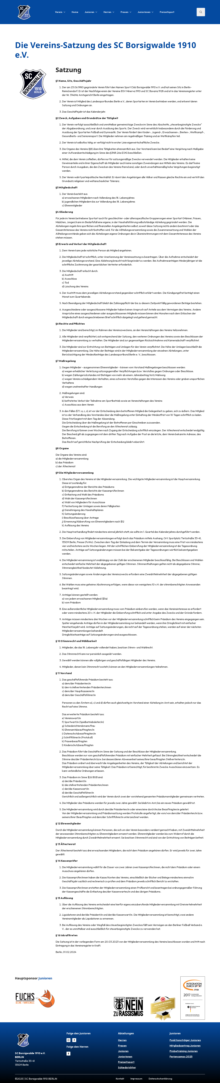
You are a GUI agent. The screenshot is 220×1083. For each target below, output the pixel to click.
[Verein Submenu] (65, 12)
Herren (107, 12)
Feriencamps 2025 (181, 1056)
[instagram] (68, 1040)
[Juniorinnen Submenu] (153, 12)
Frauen (124, 12)
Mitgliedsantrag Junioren (185, 1045)
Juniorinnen (144, 12)
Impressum (136, 1078)
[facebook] (74, 1040)
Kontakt (120, 1078)
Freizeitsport (167, 12)
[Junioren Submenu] (97, 12)
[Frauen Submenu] (131, 12)
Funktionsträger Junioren (185, 1040)
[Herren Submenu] (114, 12)
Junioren (89, 12)
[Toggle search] (201, 12)
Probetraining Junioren (184, 1051)
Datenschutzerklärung (160, 1078)
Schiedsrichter (127, 1067)
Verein (58, 12)
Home (75, 12)
